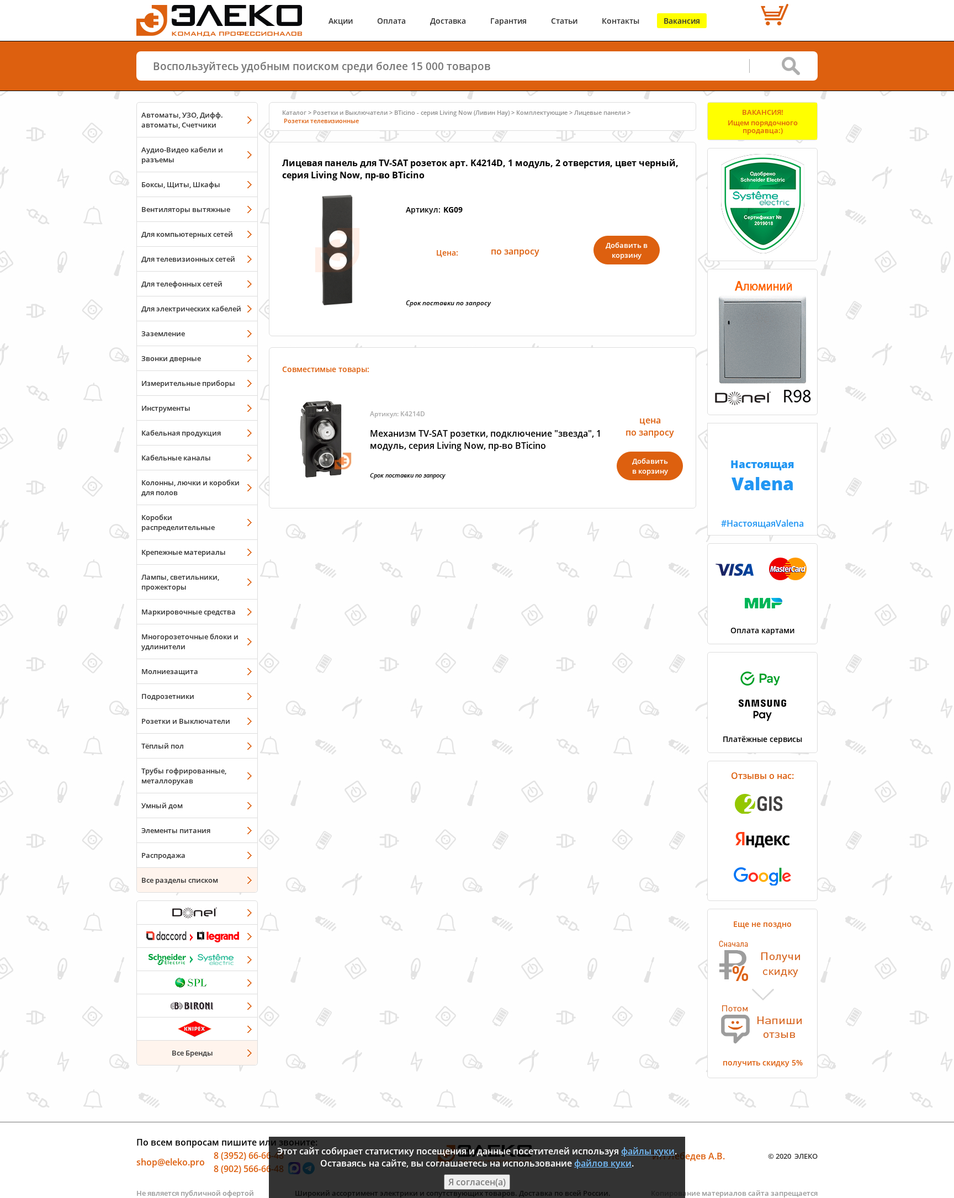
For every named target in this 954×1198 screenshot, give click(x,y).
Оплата (391, 20)
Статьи (564, 20)
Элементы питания (175, 830)
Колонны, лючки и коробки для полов (190, 487)
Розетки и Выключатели (185, 721)
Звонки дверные (171, 358)
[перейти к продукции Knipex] (197, 1028)
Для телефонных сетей (181, 284)
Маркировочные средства (188, 612)
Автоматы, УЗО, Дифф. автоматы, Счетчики (182, 120)
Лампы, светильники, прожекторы (180, 582)
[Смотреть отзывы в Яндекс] (762, 853)
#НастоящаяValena (762, 493)
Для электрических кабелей (191, 309)
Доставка (448, 20)
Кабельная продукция (181, 433)
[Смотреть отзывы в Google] (762, 889)
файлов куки (603, 1163)
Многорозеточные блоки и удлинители (190, 641)
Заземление (163, 333)
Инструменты (165, 408)
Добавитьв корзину (650, 466)
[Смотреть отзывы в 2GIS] (762, 817)
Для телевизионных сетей (188, 259)
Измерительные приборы (188, 383)
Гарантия (508, 20)
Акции (340, 20)
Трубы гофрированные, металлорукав (183, 776)
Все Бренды (192, 1053)
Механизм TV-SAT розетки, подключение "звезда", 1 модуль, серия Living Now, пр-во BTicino (485, 439)
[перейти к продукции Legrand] (197, 935)
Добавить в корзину (627, 250)
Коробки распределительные (178, 522)
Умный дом (162, 805)
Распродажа (163, 855)
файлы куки (648, 1151)
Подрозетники (167, 696)
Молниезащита (169, 671)
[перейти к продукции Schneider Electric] (197, 959)
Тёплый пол (162, 746)
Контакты (620, 20)
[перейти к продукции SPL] (197, 982)
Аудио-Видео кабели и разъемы (182, 155)
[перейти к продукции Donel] (197, 912)
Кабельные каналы (176, 458)
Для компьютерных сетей (187, 234)
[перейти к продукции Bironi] (197, 1005)
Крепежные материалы (183, 552)
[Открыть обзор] (762, 403)
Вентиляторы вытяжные (185, 209)
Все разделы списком (179, 880)
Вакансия (682, 20)
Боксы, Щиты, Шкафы (180, 184)
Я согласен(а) (477, 1182)
